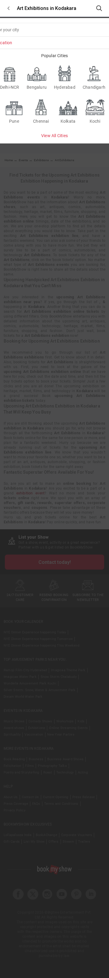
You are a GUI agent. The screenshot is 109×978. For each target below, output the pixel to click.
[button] (8, 8)
